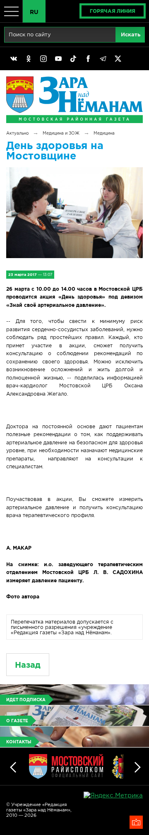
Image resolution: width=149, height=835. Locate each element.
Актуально (17, 133)
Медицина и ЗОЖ (61, 133)
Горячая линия (112, 11)
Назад (28, 664)
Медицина (104, 133)
